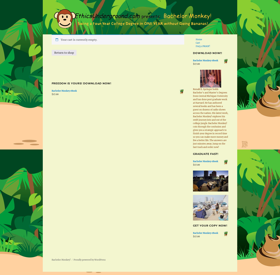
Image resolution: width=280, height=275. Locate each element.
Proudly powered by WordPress (90, 259)
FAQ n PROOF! (203, 46)
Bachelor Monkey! (61, 259)
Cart (198, 43)
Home (199, 39)
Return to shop (64, 52)
